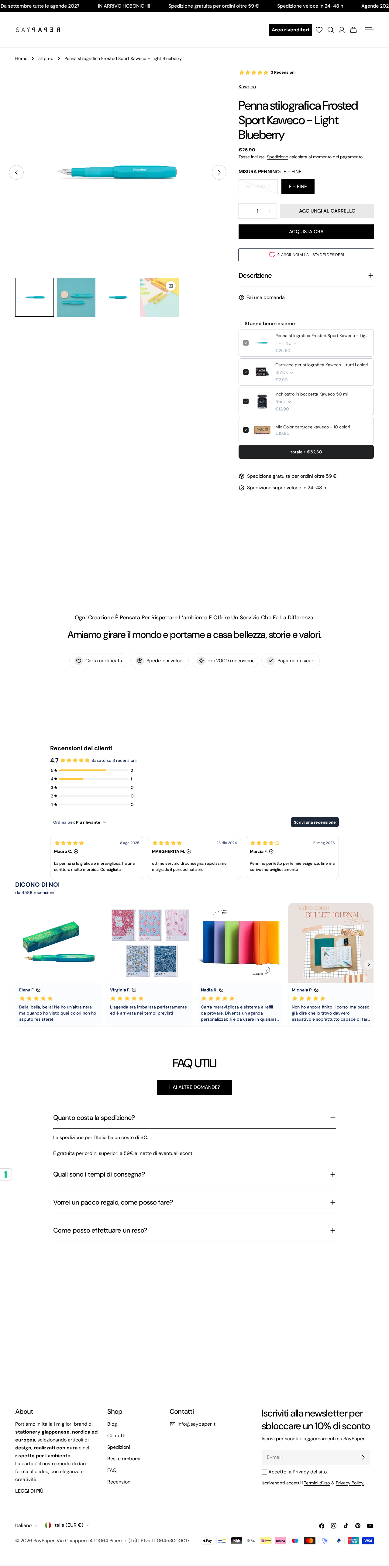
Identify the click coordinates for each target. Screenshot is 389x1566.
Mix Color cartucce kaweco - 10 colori (312, 427)
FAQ (111, 1470)
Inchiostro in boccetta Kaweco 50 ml (311, 394)
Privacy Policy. (350, 1483)
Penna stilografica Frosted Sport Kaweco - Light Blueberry (322, 335)
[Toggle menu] (369, 29)
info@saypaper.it (196, 1424)
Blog (112, 1424)
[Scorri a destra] (219, 172)
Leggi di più (29, 1491)
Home (21, 58)
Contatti (116, 1435)
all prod (45, 58)
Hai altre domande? (194, 1087)
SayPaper (43, 1540)
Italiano (23, 1525)
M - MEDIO (262, 188)
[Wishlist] (319, 30)
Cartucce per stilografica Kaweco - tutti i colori (321, 365)
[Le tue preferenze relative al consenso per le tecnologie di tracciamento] (6, 1174)
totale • (306, 452)
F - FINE (298, 186)
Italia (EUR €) (68, 1525)
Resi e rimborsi (123, 1458)
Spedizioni (118, 1447)
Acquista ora (306, 231)
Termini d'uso (317, 1483)
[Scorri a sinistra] (16, 172)
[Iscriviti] (363, 1457)
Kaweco (247, 86)
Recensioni (119, 1482)
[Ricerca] (330, 30)
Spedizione (277, 157)
